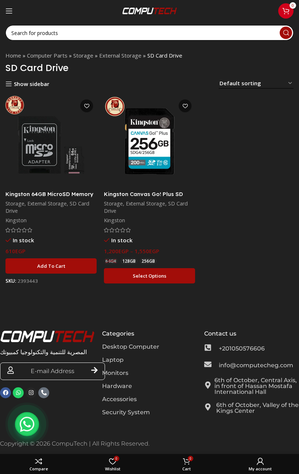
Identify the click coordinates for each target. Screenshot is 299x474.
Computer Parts (47, 55)
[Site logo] (149, 10)
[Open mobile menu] (9, 11)
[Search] (286, 33)
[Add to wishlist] (86, 105)
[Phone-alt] (43, 392)
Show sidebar (31, 84)
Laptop (113, 359)
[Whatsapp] (18, 392)
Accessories (119, 399)
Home (13, 55)
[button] (51, 266)
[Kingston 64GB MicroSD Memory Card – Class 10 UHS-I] (51, 141)
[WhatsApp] (27, 424)
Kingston (16, 220)
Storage (83, 55)
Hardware (117, 386)
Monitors (115, 372)
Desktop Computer (130, 346)
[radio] (111, 261)
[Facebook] (5, 392)
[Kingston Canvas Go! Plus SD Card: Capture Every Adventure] (149, 141)
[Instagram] (31, 392)
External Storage (120, 55)
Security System (126, 412)
